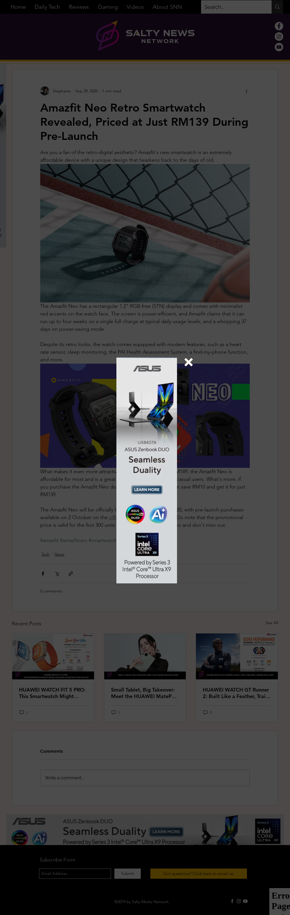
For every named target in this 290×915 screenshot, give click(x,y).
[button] (188, 362)
